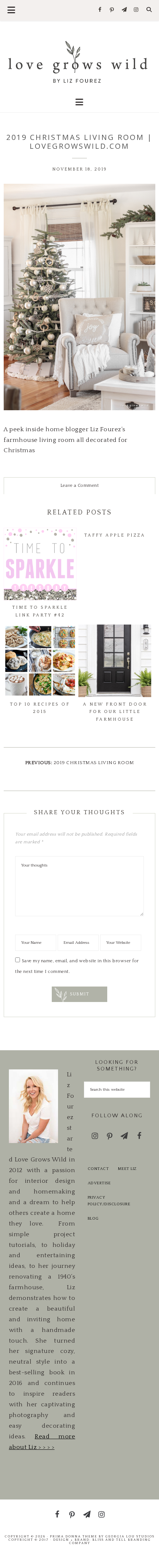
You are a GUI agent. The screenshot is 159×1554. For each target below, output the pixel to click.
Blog (93, 1218)
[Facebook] (100, 10)
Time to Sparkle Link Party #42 (40, 611)
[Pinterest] (112, 10)
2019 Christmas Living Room (94, 762)
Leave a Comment (79, 485)
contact (98, 1169)
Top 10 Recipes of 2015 (40, 708)
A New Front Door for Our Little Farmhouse (115, 712)
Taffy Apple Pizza (114, 535)
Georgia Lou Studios (130, 1536)
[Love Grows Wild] (79, 61)
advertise (99, 1183)
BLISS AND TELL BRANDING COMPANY (110, 1541)
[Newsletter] (124, 10)
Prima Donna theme (73, 1536)
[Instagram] (136, 10)
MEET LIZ (127, 1169)
